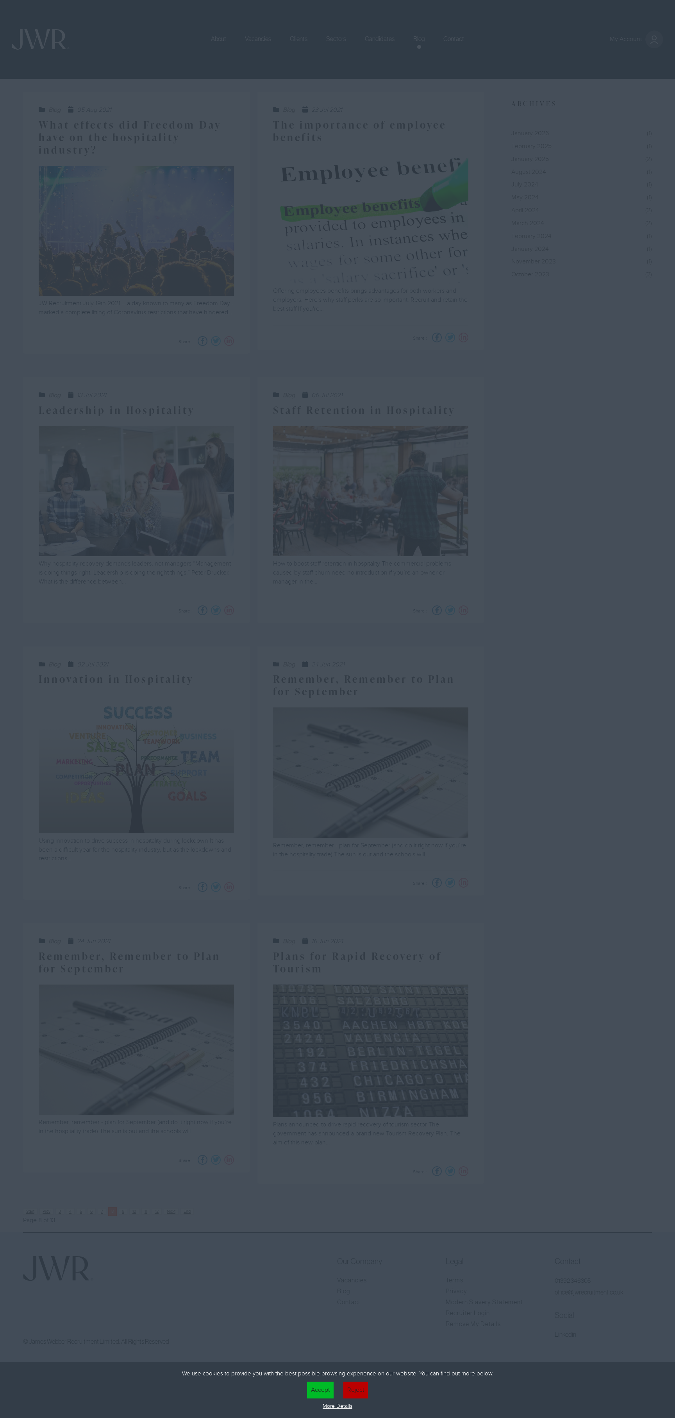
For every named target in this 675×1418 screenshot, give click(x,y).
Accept (320, 1390)
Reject (355, 1390)
